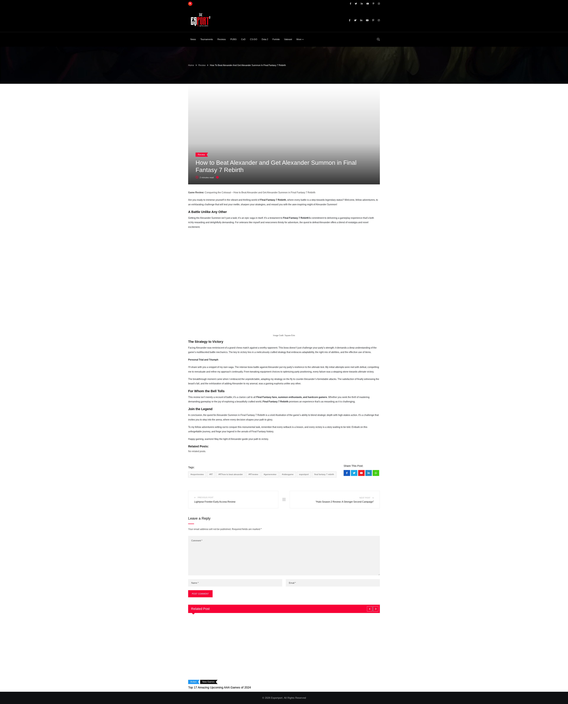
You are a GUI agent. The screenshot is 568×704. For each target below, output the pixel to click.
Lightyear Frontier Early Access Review (214, 502)
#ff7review (253, 474)
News (193, 39)
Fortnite (276, 39)
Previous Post (205, 498)
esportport (304, 474)
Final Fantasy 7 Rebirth (273, 200)
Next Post (364, 498)
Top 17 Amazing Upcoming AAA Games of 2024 (219, 687)
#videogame (287, 474)
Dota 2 (265, 39)
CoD (243, 39)
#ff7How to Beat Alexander (230, 474)
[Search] (378, 39)
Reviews (221, 39)
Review (202, 65)
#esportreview (197, 474)
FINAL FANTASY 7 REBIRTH (324, 474)
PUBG (233, 39)
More (298, 39)
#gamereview (270, 474)
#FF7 (211, 474)
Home (191, 65)
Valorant (288, 39)
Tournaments (206, 39)
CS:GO (253, 39)
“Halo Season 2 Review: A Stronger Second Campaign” (345, 502)
